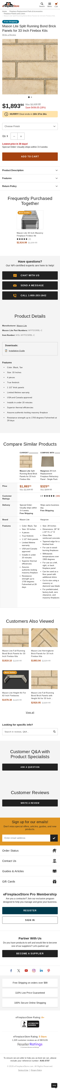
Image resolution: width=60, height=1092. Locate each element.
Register (30, 910)
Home (4, 11)
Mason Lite (22, 326)
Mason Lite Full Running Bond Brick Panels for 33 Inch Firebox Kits (13, 653)
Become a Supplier (30, 953)
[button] (30, 285)
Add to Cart (30, 156)
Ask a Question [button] (30, 767)
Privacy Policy (36, 1070)
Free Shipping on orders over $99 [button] (30, 982)
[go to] (30, 219)
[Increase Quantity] (21, 136)
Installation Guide (17, 351)
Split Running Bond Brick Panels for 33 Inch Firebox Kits (28, 475)
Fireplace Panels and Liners (14, 14)
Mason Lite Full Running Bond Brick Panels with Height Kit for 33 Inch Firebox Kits (42, 696)
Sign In (30, 920)
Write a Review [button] (9, 35)
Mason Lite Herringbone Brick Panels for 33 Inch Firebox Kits (42, 653)
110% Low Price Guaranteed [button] (30, 992)
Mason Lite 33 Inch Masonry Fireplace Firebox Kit (30, 234)
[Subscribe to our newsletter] (54, 838)
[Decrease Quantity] (14, 136)
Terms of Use (23, 1070)
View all (30, 712)
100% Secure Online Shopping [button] (30, 1003)
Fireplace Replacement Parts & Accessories (26, 11)
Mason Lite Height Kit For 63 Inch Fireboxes (14, 694)
